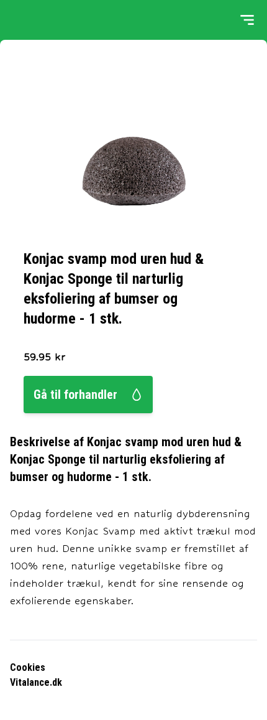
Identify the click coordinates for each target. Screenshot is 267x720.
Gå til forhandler (75, 394)
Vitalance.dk (36, 682)
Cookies (27, 667)
